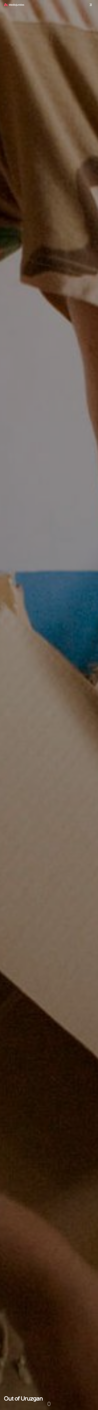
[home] (14, 4)
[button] (91, 5)
